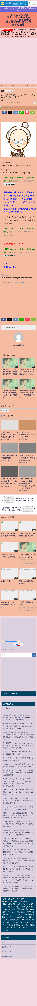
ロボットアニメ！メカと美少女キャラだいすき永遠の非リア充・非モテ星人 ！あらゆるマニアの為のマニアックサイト (18, 792)
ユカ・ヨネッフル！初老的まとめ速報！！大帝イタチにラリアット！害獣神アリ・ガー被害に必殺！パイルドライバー (18, 824)
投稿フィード (6, 947)
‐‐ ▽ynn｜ (9, 91)
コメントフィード (8, 951)
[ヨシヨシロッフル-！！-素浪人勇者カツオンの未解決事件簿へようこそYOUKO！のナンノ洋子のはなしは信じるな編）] (18, 860)
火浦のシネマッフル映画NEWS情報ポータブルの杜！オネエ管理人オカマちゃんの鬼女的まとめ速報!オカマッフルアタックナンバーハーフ (18, 815)
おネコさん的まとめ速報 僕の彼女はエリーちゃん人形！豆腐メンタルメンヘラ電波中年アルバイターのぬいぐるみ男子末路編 (18, 717)
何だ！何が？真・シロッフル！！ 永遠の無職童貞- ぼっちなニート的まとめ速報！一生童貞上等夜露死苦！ (18, 773)
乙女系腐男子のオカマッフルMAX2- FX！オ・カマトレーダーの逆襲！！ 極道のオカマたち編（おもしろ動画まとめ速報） (18, 726)
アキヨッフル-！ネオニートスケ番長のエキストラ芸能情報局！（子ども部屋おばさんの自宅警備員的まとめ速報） (18, 852)
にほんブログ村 (7, 649)
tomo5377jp (18, 345)
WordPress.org (7, 956)
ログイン (5, 942)
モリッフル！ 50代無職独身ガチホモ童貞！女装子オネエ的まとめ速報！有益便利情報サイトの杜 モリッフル (18, 869)
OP (2, 91)
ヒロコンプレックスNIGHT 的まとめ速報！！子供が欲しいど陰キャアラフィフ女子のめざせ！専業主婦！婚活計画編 (18, 888)
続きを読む (5, 275)
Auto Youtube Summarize (19, 282)
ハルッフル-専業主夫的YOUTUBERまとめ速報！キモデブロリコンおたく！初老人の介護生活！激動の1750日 (18, 801)
